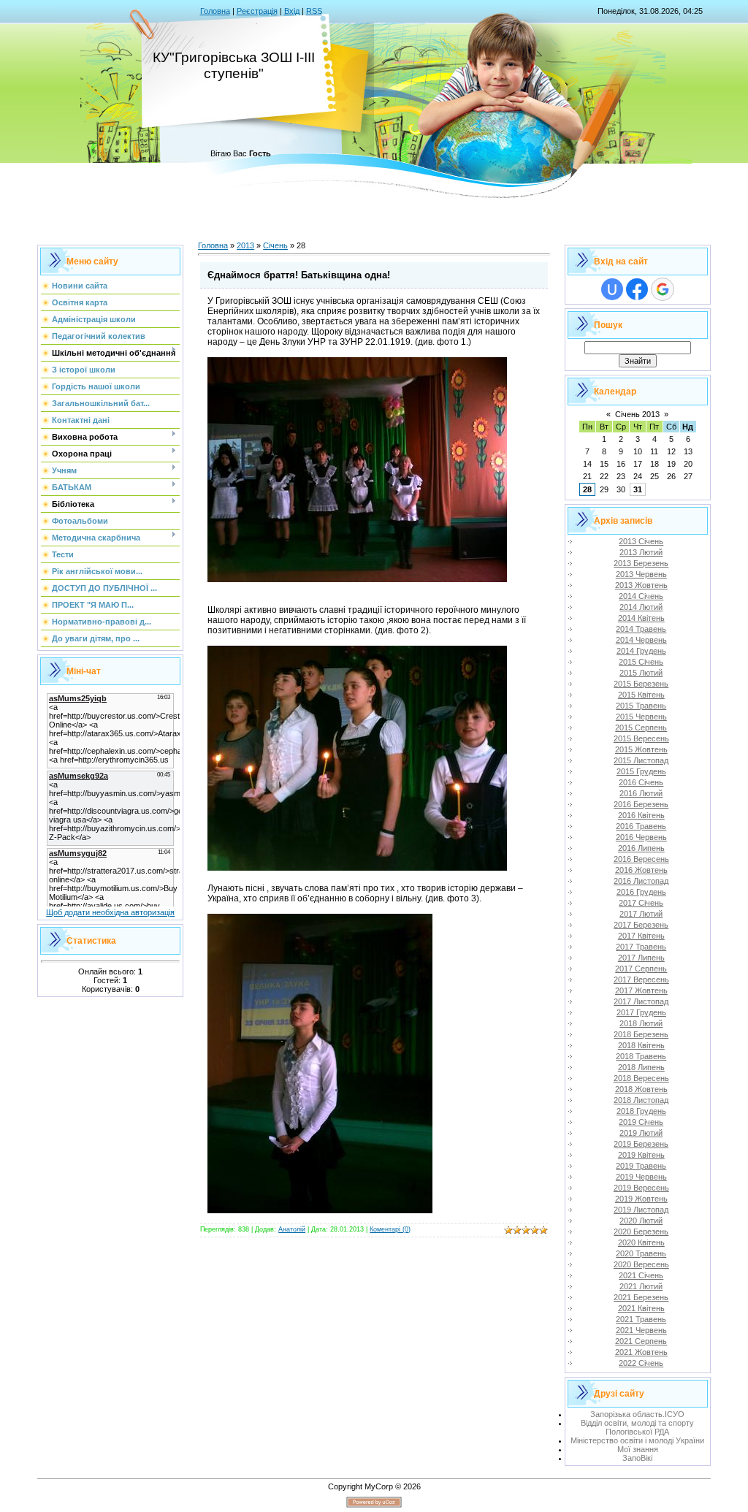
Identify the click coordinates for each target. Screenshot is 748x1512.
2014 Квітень (641, 618)
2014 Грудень (641, 650)
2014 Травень (641, 629)
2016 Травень (641, 826)
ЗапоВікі (637, 1458)
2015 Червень (641, 716)
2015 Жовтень (641, 749)
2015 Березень (641, 683)
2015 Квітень (641, 694)
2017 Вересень (641, 979)
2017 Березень (641, 924)
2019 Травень (641, 1165)
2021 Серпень (641, 1341)
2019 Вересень (641, 1187)
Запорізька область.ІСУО (637, 1414)
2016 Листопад (641, 881)
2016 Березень (641, 804)
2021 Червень (641, 1330)
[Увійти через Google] (662, 289)
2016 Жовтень (641, 870)
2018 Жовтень (641, 1089)
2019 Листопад (641, 1209)
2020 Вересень (641, 1264)
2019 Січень (641, 1122)
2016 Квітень (641, 815)
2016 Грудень (641, 891)
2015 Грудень (641, 771)
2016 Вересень (641, 859)
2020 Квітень (641, 1242)
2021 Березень (641, 1297)
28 (587, 489)
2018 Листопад (641, 1100)
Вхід (291, 11)
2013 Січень (641, 541)
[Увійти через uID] (612, 289)
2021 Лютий (641, 1286)
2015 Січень (641, 661)
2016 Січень (641, 782)
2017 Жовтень (641, 990)
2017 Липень (641, 957)
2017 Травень (641, 946)
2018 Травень (641, 1056)
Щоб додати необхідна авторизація (110, 912)
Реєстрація (257, 11)
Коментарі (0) (390, 1229)
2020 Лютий (641, 1220)
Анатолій (291, 1229)
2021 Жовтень (641, 1352)
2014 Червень (641, 639)
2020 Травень (641, 1253)
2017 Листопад (641, 1001)
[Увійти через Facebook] (637, 289)
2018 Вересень (641, 1078)
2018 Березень (641, 1034)
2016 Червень (641, 837)
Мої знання (637, 1449)
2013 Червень (641, 574)
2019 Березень (641, 1143)
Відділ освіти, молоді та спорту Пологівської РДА (637, 1427)
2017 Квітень (641, 935)
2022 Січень (641, 1363)
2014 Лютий (641, 607)
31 (637, 489)
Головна (215, 11)
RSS (314, 11)
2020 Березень (641, 1231)
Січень (275, 245)
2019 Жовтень (641, 1198)
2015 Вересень (641, 738)
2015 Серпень (641, 727)
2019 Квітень (641, 1154)
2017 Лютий (641, 913)
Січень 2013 (637, 414)
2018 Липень (641, 1067)
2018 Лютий (641, 1023)
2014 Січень (641, 596)
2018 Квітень (641, 1045)
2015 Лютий (641, 672)
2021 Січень (641, 1275)
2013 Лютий (641, 552)
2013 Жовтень (641, 585)
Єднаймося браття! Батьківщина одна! (298, 275)
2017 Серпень (641, 968)
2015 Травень (641, 705)
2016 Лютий (641, 793)
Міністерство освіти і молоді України (637, 1440)
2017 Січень (641, 902)
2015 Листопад (641, 760)
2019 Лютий (641, 1133)
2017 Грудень (641, 1012)
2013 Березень (641, 563)
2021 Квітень (641, 1308)
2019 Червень (641, 1176)
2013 (245, 245)
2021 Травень (641, 1319)
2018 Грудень (641, 1111)
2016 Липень (641, 848)
